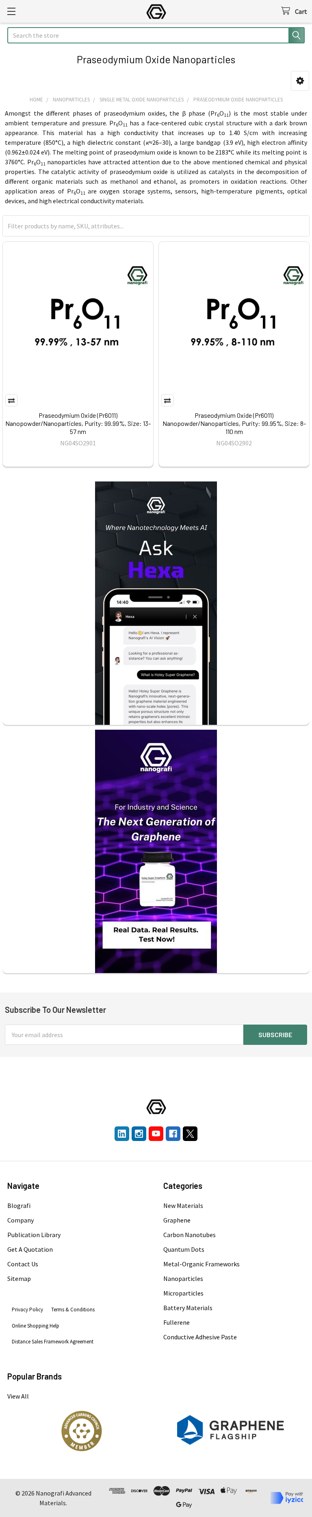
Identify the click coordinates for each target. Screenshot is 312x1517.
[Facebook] (173, 1133)
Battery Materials (187, 1308)
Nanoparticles (183, 1278)
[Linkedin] (122, 1133)
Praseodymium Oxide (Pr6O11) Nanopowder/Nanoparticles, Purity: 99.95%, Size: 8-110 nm (234, 423)
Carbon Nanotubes (189, 1235)
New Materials (183, 1205)
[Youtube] (156, 1133)
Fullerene (176, 1322)
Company (20, 1220)
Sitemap (19, 1278)
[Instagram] (139, 1133)
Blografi (18, 1205)
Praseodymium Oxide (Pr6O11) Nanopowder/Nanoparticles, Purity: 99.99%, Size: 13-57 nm (78, 423)
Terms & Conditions (73, 1309)
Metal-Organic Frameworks (201, 1264)
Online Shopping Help (35, 1325)
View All (18, 1396)
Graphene (177, 1220)
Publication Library (34, 1235)
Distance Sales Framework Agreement (52, 1341)
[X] (190, 1133)
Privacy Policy (27, 1309)
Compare (11, 400)
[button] (300, 81)
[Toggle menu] (11, 11)
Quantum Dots (183, 1249)
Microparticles (183, 1293)
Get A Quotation (30, 1249)
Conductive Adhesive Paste (200, 1337)
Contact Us (22, 1264)
